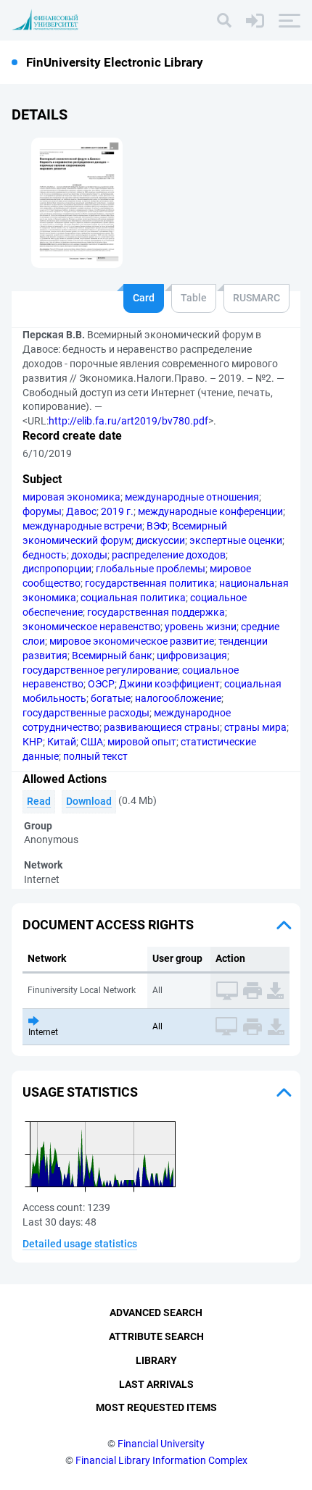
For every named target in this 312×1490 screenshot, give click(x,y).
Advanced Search (156, 1312)
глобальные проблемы (150, 568)
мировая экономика (71, 497)
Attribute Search (156, 1336)
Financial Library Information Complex (161, 1460)
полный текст (95, 756)
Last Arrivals (156, 1384)
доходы (89, 555)
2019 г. (117, 511)
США (92, 742)
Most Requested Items (156, 1407)
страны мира (255, 727)
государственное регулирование (100, 670)
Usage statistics (80, 1092)
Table (194, 298)
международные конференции (210, 511)
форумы (42, 511)
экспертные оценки (235, 540)
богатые (111, 698)
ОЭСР (101, 684)
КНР (32, 742)
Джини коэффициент (169, 684)
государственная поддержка (156, 612)
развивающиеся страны (162, 727)
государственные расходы (85, 713)
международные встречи (82, 526)
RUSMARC (256, 298)
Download (89, 801)
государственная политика (150, 583)
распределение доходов (169, 555)
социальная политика (133, 597)
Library (156, 1360)
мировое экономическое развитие (131, 641)
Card (144, 298)
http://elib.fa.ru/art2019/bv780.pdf (128, 421)
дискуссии (160, 540)
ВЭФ (157, 526)
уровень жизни (201, 626)
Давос (81, 511)
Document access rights (108, 924)
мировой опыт (141, 742)
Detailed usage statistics (79, 1244)
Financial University (161, 1443)
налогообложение (178, 698)
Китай (61, 742)
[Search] (224, 20)
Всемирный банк (112, 655)
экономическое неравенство (91, 626)
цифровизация (192, 655)
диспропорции (56, 568)
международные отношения (192, 497)
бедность (44, 555)
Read (39, 801)
